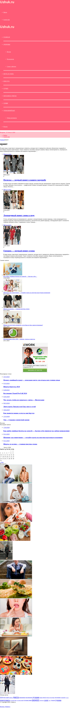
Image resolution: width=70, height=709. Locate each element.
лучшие (35, 697)
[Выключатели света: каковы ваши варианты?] (13, 655)
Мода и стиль (8, 74)
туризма (58, 700)
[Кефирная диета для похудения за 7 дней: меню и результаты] (16, 636)
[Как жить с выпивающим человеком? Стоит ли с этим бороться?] (16, 483)
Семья (5, 103)
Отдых (5, 88)
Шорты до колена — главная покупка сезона (16, 309)
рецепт (35, 700)
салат (46, 700)
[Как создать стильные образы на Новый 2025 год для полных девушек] (7, 693)
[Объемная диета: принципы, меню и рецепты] (15, 540)
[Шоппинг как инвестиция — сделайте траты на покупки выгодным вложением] (12, 291)
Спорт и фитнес (11, 66)
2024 (1, 697)
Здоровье (6, 44)
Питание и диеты (9, 96)
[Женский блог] (8, 3)
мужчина (58, 697)
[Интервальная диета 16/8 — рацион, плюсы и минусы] (12, 337)
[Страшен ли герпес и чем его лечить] (16, 617)
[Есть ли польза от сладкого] (16, 521)
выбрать (11, 697)
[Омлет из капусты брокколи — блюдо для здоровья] (16, 597)
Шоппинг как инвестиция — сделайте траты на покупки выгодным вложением (26, 292)
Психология (10, 59)
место (48, 697)
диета (16, 697)
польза (67, 697)
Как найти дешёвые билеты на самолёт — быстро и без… (20, 276)
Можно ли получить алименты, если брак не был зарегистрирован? (23, 325)
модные (52, 697)
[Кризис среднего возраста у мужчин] (16, 578)
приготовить (5, 700)
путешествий (20, 700)
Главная (2, 140)
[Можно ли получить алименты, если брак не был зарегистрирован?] (12, 323)
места (45, 697)
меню (41, 697)
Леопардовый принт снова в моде (18, 215)
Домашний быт (9, 110)
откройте (63, 697)
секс (49, 700)
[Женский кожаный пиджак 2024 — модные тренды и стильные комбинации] (6, 559)
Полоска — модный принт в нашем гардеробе (24, 180)
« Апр (2, 462)
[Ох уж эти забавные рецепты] (16, 674)
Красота (6, 81)
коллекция (29, 697)
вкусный (6, 697)
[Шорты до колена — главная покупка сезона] (12, 307)
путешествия (28, 700)
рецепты (42, 700)
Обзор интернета (12, 118)
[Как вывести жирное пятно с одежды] (16, 502)
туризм (53, 700)
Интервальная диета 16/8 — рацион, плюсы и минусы (19, 339)
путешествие (13, 700)
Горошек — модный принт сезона (19, 251)
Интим (9, 52)
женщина (22, 697)
